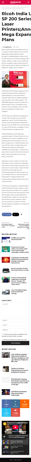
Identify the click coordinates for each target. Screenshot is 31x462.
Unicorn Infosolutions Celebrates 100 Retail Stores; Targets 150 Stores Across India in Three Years (18, 281)
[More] (21, 214)
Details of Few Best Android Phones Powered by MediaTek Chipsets (19, 370)
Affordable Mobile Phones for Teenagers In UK (8, 226)
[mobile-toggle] (3, 2)
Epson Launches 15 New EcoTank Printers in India (20, 269)
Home (3, 7)
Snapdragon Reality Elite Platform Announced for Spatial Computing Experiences (19, 260)
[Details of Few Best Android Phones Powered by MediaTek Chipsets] (6, 369)
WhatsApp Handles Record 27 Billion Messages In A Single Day (23, 226)
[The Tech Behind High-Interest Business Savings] (6, 292)
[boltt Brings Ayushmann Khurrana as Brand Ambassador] (6, 392)
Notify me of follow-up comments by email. (15, 339)
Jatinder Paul (7, 47)
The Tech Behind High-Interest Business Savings (19, 291)
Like (6, 400)
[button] (28, 2)
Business (8, 7)
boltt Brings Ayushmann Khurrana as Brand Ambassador (19, 393)
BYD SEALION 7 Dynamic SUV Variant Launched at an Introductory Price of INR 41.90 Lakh (20, 381)
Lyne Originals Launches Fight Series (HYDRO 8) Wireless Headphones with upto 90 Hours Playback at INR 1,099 (20, 358)
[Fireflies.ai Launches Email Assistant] (6, 240)
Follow (16, 400)
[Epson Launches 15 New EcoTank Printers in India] (6, 270)
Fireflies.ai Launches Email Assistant (18, 238)
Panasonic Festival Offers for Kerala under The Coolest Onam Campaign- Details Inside (20, 249)
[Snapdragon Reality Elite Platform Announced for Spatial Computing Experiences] (6, 260)
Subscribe (15, 408)
